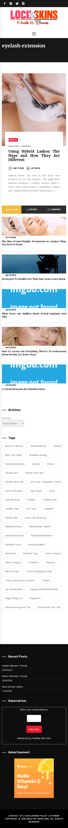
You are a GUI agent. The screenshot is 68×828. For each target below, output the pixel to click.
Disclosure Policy (36, 815)
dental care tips (34, 472)
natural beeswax (14, 535)
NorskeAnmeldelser (42, 535)
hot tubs (31, 508)
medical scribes (13, 526)
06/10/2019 (11, 275)
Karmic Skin (11, 517)
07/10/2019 (11, 385)
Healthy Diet (50, 499)
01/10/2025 (11, 237)
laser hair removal (35, 517)
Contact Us (15, 815)
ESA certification (14, 490)
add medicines (38, 445)
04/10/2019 (11, 347)
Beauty (13, 139)
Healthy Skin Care (41, 738)
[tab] (11, 210)
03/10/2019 (11, 309)
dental (50, 463)
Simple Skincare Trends (14, 665)
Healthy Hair (12, 508)
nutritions (10, 553)
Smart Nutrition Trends (14, 676)
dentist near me (14, 481)
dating (35, 463)
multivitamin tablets (40, 526)
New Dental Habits (12, 686)
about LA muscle (14, 445)
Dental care (11, 472)
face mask (36, 490)
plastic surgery (13, 562)
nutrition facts (13, 544)
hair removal (12, 499)
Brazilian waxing (38, 454)
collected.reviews (15, 463)
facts (52, 490)
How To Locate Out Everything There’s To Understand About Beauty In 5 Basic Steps (34, 353)
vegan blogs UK (14, 598)
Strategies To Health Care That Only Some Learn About (33, 279)
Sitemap (55, 815)
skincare (50, 562)
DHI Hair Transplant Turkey (46, 481)
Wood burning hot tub (17, 607)
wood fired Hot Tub (49, 607)
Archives (6, 418)
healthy (31, 499)
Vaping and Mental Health (44, 589)
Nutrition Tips (30, 553)
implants (48, 508)
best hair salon (13, 454)
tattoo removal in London (19, 580)
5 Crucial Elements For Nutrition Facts (23, 389)
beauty (57, 445)
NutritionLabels (36, 544)
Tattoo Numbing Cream (39, 571)
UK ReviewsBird (14, 589)
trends (45, 580)
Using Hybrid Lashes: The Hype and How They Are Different (34, 155)
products (34, 562)
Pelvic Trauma (53, 553)
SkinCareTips (12, 571)
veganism (35, 598)
